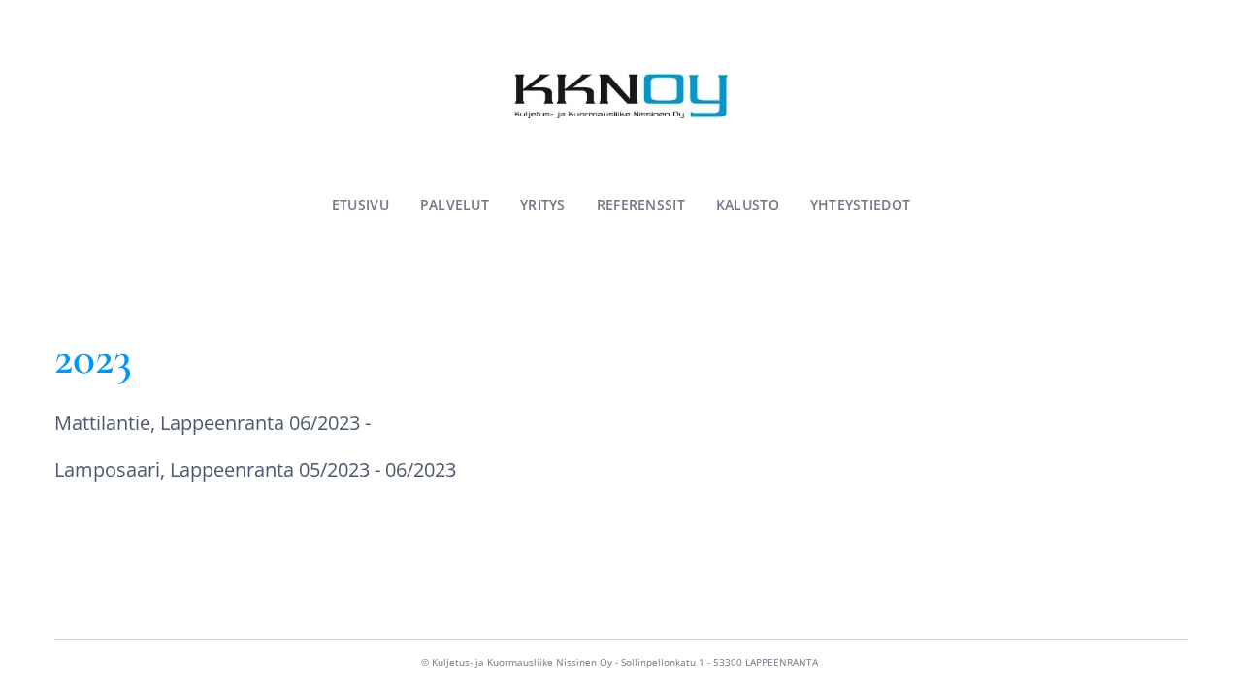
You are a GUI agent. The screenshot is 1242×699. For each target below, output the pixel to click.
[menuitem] (368, 205)
